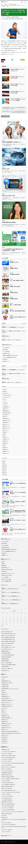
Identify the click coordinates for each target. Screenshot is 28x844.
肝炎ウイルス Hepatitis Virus (7, 788)
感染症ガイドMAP (5, 168)
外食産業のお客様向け (14, 292)
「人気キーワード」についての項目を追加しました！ (11, 592)
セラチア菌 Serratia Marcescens (7, 782)
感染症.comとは (4, 571)
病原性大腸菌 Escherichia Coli (7, 801)
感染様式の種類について (6, 696)
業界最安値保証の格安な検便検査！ (9, 222)
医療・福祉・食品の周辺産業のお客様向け (17, 310)
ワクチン (4, 404)
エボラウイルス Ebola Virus (6, 822)
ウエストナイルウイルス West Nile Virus (9, 824)
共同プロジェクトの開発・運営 (7, 668)
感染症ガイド (5, 424)
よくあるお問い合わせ (6, 395)
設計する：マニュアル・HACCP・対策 (8, 635)
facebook (22, 2)
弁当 (15, 18)
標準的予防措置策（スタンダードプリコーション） (10, 688)
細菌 (17, 18)
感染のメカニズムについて (6, 702)
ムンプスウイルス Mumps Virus (7, 770)
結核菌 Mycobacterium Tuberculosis (8, 776)
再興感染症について (5, 719)
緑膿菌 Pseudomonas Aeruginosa (7, 786)
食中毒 (19, 18)
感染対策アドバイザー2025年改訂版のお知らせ (18, 484)
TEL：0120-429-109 (6, 347)
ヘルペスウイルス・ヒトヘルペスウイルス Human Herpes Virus (13, 811)
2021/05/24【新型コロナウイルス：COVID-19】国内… (17, 77)
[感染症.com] (6, 2)
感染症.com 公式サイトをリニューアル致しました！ (12, 339)
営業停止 (12, 18)
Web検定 (4, 391)
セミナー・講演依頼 (6, 351)
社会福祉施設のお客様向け (15, 274)
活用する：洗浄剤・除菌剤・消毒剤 (8, 643)
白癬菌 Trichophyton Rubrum (7, 813)
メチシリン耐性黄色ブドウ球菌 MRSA (8, 784)
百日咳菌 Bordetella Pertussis (7, 774)
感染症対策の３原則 (5, 684)
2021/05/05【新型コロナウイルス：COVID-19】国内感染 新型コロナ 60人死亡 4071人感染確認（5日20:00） (13, 112)
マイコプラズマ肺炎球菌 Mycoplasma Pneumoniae (10, 778)
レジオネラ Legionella (5, 780)
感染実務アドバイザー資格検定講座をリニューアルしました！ (13, 327)
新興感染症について (5, 721)
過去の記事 (24, 323)
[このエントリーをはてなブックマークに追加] (12, 60)
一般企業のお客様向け (5, 666)
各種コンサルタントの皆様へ (6, 579)
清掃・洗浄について (5, 735)
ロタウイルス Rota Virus (6, 794)
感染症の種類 (5, 422)
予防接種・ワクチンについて (6, 727)
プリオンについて (5, 713)
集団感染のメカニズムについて (7, 704)
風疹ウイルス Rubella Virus (6, 768)
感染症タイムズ (5, 426)
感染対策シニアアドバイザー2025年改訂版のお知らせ (18, 493)
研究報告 (4, 441)
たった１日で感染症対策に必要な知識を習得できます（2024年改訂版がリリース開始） (17, 512)
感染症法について (5, 729)
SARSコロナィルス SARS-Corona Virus (8, 755)
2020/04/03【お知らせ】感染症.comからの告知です (18, 317)
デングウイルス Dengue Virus (7, 829)
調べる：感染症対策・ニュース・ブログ (8, 647)
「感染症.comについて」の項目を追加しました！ (10, 603)
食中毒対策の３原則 (5, 686)
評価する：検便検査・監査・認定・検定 (8, 637)
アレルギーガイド (6, 397)
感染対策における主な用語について (8, 700)
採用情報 (3, 563)
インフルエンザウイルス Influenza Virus (8, 751)
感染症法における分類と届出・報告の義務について (10, 731)
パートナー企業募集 (5, 577)
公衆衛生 (4, 408)
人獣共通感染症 (5, 406)
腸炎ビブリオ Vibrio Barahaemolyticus (8, 803)
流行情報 (4, 437)
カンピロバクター (6, 18)
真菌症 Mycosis (4, 817)
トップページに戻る (5, 116)
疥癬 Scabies (4, 815)
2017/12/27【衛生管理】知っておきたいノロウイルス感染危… (17, 100)
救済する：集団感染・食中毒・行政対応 (8, 641)
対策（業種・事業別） (6, 412)
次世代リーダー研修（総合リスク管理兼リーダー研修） (17, 502)
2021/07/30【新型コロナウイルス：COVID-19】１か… (17, 70)
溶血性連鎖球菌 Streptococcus (7, 772)
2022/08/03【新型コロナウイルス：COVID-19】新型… (17, 85)
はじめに (3, 678)
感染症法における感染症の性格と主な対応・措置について (11, 733)
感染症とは (3, 690)
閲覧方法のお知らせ (5, 336)
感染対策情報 (5, 418)
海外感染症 (4, 439)
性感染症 (4, 416)
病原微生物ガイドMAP (14, 262)
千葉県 (10, 18)
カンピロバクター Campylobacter (7, 807)
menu (25, 1)
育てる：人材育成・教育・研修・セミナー (9, 633)
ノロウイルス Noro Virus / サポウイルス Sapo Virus (11, 792)
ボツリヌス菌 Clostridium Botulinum (8, 805)
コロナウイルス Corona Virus (7, 753)
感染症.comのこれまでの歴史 (6, 575)
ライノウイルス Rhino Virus (6, 761)
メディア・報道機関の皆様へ (6, 581)
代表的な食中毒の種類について (7, 717)
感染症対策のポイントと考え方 (7, 682)
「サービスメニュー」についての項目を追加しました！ (11, 599)
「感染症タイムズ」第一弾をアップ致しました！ (10, 588)
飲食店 (22, 18)
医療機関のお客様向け (14, 268)
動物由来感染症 (5, 410)
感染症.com (7, 841)
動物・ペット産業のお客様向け (15, 304)
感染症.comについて (6, 420)
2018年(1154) (4, 472)
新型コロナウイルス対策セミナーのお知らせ (17, 521)
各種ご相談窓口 (5, 349)
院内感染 (4, 447)
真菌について (4, 711)
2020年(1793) (4, 468)
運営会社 (3, 561)
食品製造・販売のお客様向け (15, 286)
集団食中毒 (4, 451)
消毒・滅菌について (5, 737)
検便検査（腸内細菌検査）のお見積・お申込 (10, 355)
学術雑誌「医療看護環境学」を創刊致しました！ (12, 142)
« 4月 (2, 625)
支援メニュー (5, 430)
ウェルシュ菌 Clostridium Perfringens (8, 809)
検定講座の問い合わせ (6, 353)
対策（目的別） (5, 414)
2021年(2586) (4, 466)
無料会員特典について (5, 567)
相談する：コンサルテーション (7, 645)
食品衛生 (4, 453)
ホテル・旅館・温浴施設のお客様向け (17, 280)
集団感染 (4, 449)
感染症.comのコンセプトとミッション (8, 573)
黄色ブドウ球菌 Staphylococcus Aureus (8, 790)
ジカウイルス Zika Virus (6, 831)
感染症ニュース (5, 428)
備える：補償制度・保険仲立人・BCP (8, 639)
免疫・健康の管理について (6, 698)
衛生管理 (4, 443)
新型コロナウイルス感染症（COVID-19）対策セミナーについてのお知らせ (13, 332)
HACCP (4, 389)
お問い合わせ (5, 393)
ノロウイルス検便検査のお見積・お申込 (9, 357)
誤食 (3, 445)
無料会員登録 (5, 359)
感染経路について (5, 694)
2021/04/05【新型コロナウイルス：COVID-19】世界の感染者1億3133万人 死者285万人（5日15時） (14, 108)
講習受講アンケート (6, 361)
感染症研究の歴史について (6, 680)
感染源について (4, 692)
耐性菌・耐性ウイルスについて (7, 723)
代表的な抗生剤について (6, 725)
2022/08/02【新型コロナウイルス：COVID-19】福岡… (17, 92)
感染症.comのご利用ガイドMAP (8, 195)
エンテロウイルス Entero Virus (7, 759)
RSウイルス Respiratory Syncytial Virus (8, 757)
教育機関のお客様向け (14, 298)
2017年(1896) (4, 474)
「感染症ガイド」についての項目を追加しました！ (10, 596)
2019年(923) (4, 470)
